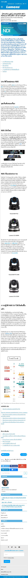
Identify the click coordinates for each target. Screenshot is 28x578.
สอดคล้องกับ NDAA (4, 574)
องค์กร (2, 523)
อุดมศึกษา (3, 526)
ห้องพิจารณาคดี (4, 540)
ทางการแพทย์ (4, 533)
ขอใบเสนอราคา (11, 3)
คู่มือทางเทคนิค (10, 459)
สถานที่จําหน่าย (18, 3)
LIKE (6, 454)
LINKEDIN (6, 469)
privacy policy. (11, 557)
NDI (16, 459)
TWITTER (6, 466)
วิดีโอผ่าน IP (21, 459)
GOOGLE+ (22, 466)
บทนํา (9, 461)
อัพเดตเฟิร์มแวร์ (4, 517)
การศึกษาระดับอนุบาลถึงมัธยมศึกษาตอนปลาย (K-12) (12, 528)
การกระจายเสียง (4, 535)
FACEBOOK (14, 466)
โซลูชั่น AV (3, 513)
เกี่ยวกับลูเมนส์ (3, 566)
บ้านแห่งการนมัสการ (5, 530)
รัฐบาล (2, 537)
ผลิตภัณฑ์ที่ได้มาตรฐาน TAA (6, 571)
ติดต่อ (2, 569)
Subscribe (7, 561)
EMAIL (14, 469)
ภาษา (25, 3)
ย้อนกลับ (25, 454)
